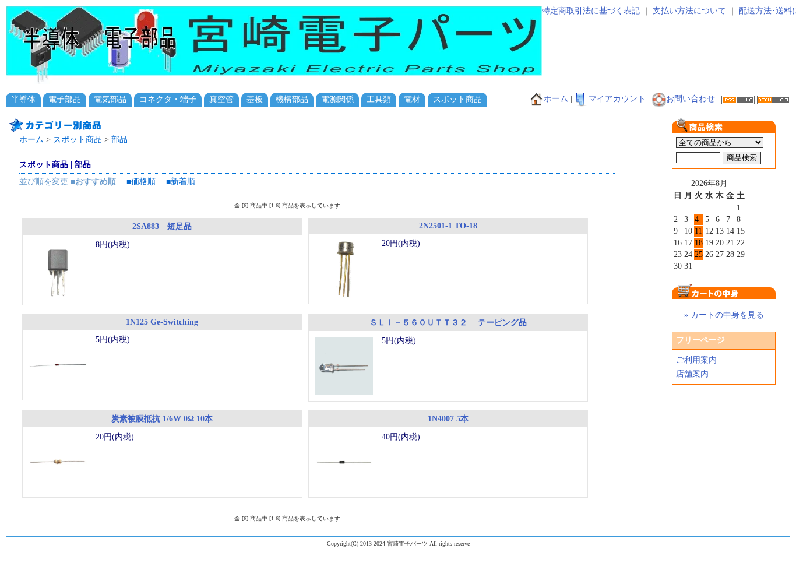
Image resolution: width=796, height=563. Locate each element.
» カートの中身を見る (724, 315)
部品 (119, 139)
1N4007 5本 (448, 418)
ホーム (556, 98)
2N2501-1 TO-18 (448, 225)
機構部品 (292, 99)
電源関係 (337, 99)
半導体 (23, 99)
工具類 (379, 99)
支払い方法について (689, 10)
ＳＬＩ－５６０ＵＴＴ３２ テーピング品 (448, 322)
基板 (254, 99)
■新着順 (180, 181)
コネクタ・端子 (167, 99)
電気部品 (110, 99)
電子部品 (64, 99)
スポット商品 (457, 99)
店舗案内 (692, 374)
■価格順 (141, 181)
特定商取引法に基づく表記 (591, 10)
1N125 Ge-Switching (162, 322)
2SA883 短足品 (162, 226)
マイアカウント (617, 98)
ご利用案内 (696, 360)
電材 (412, 99)
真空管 (221, 99)
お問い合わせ (690, 98)
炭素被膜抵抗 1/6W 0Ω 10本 (162, 418)
